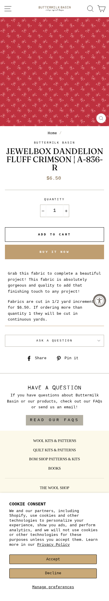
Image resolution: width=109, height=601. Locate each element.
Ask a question (54, 340)
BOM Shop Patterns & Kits (54, 459)
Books (54, 469)
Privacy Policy (53, 545)
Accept (53, 559)
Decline (53, 573)
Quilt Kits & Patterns (54, 450)
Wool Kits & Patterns (54, 441)
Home (52, 133)
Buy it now (54, 252)
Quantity (54, 199)
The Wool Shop (54, 488)
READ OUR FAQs (54, 420)
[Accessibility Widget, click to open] (99, 300)
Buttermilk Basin (54, 142)
